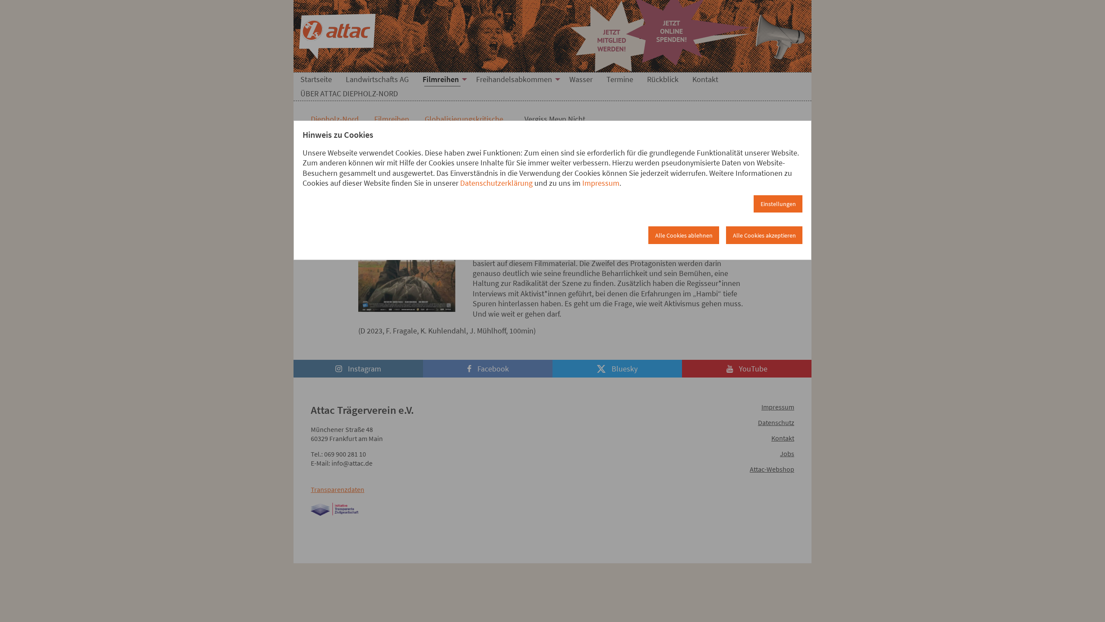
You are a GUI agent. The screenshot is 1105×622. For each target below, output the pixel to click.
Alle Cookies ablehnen (684, 235)
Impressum (600, 183)
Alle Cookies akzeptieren (764, 235)
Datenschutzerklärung (496, 183)
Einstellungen (778, 204)
